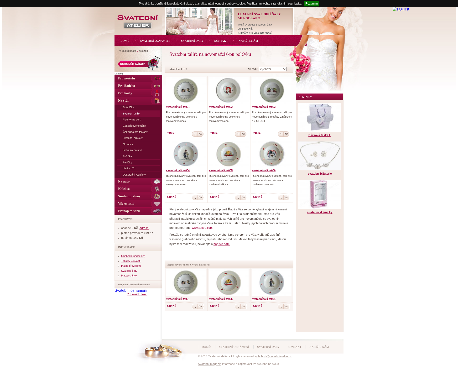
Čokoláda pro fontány (135, 131)
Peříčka (127, 156)
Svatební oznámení (130, 290)
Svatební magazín (209, 364)
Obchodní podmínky (133, 256)
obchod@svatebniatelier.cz (273, 356)
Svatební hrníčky (133, 137)
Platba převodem (131, 265)
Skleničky (128, 107)
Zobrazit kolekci (137, 294)
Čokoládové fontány (134, 125)
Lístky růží (129, 168)
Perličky (127, 162)
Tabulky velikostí (131, 261)
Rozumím (311, 3)
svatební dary (268, 347)
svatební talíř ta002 (221, 106)
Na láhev (128, 144)
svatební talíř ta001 (178, 106)
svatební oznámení (234, 347)
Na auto (124, 181)
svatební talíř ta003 (264, 106)
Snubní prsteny (129, 195)
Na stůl (123, 100)
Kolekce (124, 188)
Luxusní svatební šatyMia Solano (259, 16)
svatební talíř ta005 (221, 170)
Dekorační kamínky (134, 174)
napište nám (319, 347)
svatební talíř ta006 (264, 170)
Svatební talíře (131, 113)
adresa (144, 228)
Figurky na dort (132, 119)
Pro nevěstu (126, 78)
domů (206, 347)
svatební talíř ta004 (178, 170)
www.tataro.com (202, 227)
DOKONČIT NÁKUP (132, 64)
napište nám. (221, 244)
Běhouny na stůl (132, 150)
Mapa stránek (129, 275)
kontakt (294, 347)
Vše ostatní (126, 203)
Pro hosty (125, 92)
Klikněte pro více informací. (255, 32)
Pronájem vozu (129, 210)
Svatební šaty (129, 270)
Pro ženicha (126, 85)
